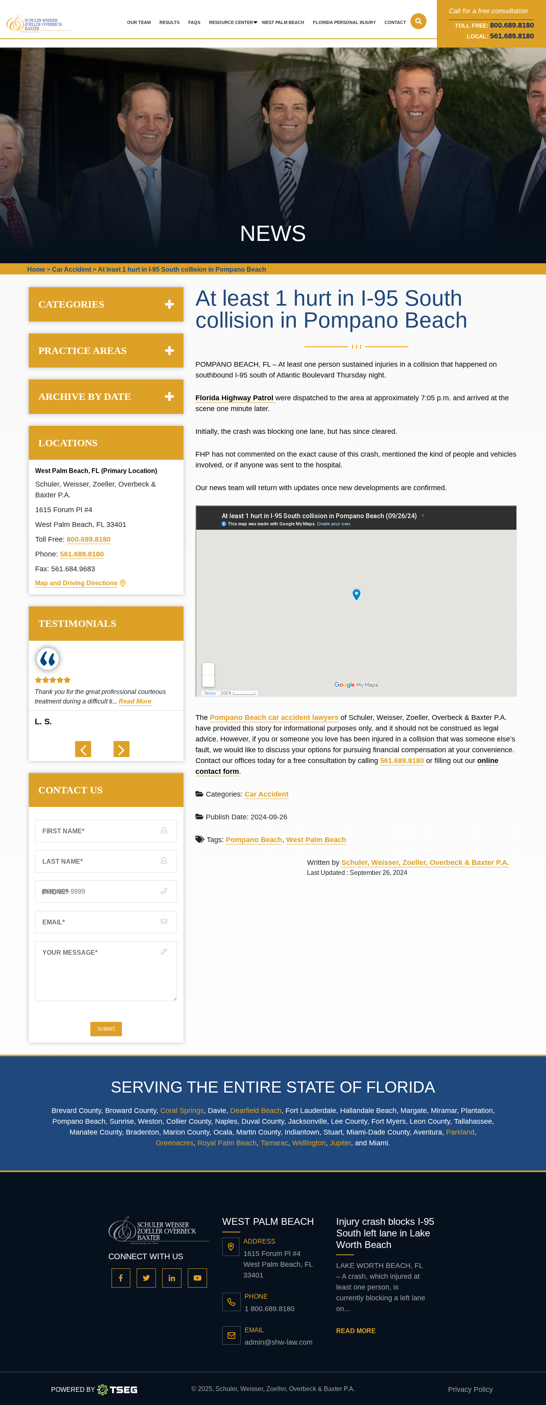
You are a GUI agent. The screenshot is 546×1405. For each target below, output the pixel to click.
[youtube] (197, 1278)
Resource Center (231, 22)
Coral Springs (182, 1111)
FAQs (194, 22)
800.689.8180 (89, 539)
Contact (395, 22)
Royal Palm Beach (227, 1143)
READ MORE (356, 1330)
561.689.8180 (512, 36)
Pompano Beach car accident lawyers (274, 717)
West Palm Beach (283, 22)
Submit (106, 1029)
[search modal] (418, 21)
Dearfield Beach (255, 1111)
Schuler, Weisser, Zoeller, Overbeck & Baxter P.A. (425, 862)
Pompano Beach (254, 840)
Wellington (309, 1143)
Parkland (460, 1132)
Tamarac (274, 1143)
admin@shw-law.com (279, 1342)
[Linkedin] (171, 1278)
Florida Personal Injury (344, 22)
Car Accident (267, 794)
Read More (135, 701)
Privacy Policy (470, 1389)
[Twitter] (146, 1278)
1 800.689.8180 (270, 1309)
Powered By (73, 1389)
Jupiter (340, 1143)
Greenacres (174, 1143)
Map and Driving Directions (76, 583)
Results (169, 22)
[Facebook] (121, 1278)
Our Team (139, 22)
